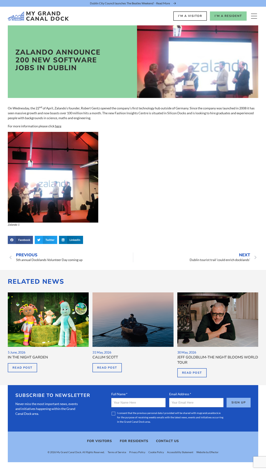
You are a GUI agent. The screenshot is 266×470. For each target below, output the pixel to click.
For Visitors (99, 441)
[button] (20, 240)
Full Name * (119, 394)
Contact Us (167, 441)
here (58, 126)
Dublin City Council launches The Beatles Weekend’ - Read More (130, 3)
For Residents (134, 441)
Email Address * (180, 394)
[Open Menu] (254, 16)
